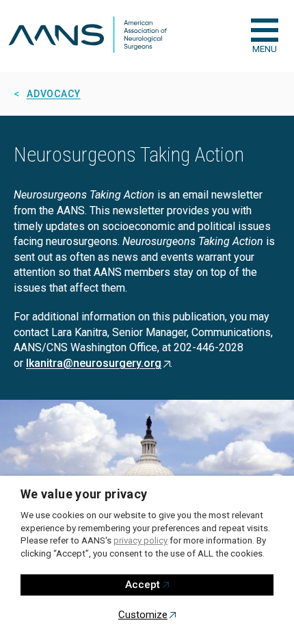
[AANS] (87, 35)
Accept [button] (142, 584)
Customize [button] (143, 615)
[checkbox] (264, 30)
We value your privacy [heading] (84, 494)
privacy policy (140, 540)
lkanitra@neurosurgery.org (93, 363)
